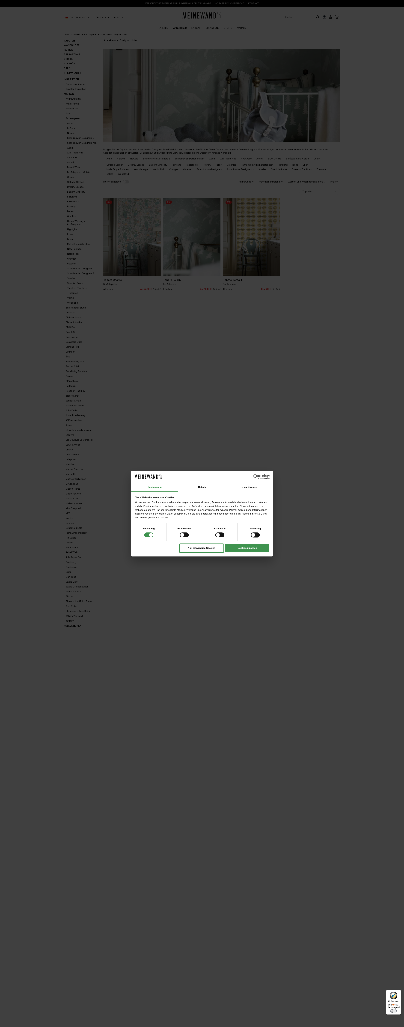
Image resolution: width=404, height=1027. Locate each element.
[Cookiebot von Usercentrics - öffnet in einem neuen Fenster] (256, 476)
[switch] (184, 534)
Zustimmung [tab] (155, 487)
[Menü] (399, 992)
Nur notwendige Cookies (201, 548)
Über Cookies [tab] (249, 487)
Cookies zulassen (247, 548)
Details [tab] (202, 487)
